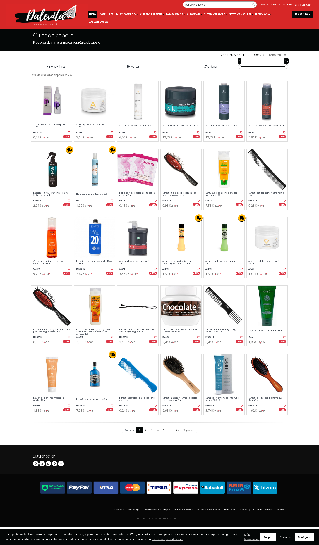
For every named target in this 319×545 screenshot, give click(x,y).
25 (177, 430)
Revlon (36, 405)
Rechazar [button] (285, 537)
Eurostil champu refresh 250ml (91, 399)
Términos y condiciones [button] (167, 539)
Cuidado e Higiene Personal (246, 55)
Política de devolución (209, 509)
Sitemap (279, 509)
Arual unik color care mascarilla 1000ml (135, 262)
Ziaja (250, 337)
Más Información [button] (252, 537)
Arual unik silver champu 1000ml (221, 126)
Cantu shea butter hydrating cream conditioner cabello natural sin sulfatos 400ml (93, 331)
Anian (165, 269)
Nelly (79, 200)
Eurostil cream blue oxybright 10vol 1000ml (94, 262)
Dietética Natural (240, 14)
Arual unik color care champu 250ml (266, 126)
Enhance (209, 405)
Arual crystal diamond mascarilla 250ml (264, 262)
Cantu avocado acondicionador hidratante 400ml (221, 194)
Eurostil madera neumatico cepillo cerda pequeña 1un (180, 399)
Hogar (102, 14)
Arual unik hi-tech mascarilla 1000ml (180, 126)
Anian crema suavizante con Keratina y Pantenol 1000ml (176, 262)
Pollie (122, 200)
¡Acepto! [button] (268, 537)
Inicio (92, 14)
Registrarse (286, 4)
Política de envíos (183, 509)
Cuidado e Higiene (151, 14)
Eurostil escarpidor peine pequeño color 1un (137, 399)
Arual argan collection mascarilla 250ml (92, 125)
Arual (79, 132)
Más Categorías (98, 21)
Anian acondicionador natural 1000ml (220, 262)
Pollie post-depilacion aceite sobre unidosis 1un (137, 194)
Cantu (208, 200)
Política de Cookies (261, 509)
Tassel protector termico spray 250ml (49, 125)
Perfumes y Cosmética (123, 14)
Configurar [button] (304, 537)
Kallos (165, 337)
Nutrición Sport (214, 14)
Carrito (303, 14)
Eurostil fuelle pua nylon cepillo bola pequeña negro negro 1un (51, 330)
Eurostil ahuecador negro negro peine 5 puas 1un (221, 330)
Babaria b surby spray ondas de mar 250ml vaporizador (51, 194)
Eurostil (37, 132)
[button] (133, 66)
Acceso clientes (268, 4)
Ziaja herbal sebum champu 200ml (265, 330)
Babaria (37, 200)
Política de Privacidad (235, 509)
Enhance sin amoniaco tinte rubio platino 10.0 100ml (222, 399)
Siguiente (188, 430)
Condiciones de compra (157, 509)
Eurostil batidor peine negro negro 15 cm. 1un (266, 194)
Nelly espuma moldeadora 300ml (93, 194)
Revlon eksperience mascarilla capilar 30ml (48, 399)
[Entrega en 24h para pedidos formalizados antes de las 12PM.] (69, 150)
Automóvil (193, 14)
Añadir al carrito (53, 144)
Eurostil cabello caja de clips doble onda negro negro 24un (136, 330)
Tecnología (262, 14)
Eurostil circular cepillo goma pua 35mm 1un (265, 399)
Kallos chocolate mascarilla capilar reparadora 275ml (179, 330)
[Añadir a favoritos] (68, 132)
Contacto (119, 509)
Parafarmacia (174, 14)
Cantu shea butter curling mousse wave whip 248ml (50, 262)
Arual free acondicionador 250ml (136, 126)
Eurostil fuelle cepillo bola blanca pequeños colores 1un (179, 194)
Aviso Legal (134, 509)
